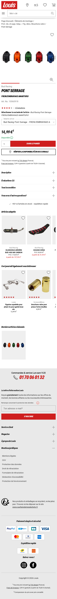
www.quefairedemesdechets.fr (25, 507)
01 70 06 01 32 (31, 377)
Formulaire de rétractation (13, 473)
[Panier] (54, 5)
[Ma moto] (36, 5)
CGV (4, 460)
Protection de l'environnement (14, 481)
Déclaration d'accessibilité (12, 477)
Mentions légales (9, 456)
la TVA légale (22, 161)
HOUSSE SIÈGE (39, 250)
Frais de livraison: (7, 164)
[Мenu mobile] (3, 13)
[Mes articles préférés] (45, 5)
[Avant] (53, 58)
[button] (52, 13)
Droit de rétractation (10, 468)
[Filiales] (27, 5)
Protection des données (11, 464)
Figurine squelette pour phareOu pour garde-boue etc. (13, 307)
